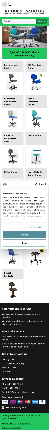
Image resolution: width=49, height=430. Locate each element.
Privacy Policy (24, 423)
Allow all (24, 235)
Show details (35, 227)
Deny (24, 243)
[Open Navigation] (4, 4)
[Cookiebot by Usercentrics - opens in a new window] (35, 184)
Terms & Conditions (11, 427)
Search (41, 21)
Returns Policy (9, 423)
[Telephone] (9, 4)
